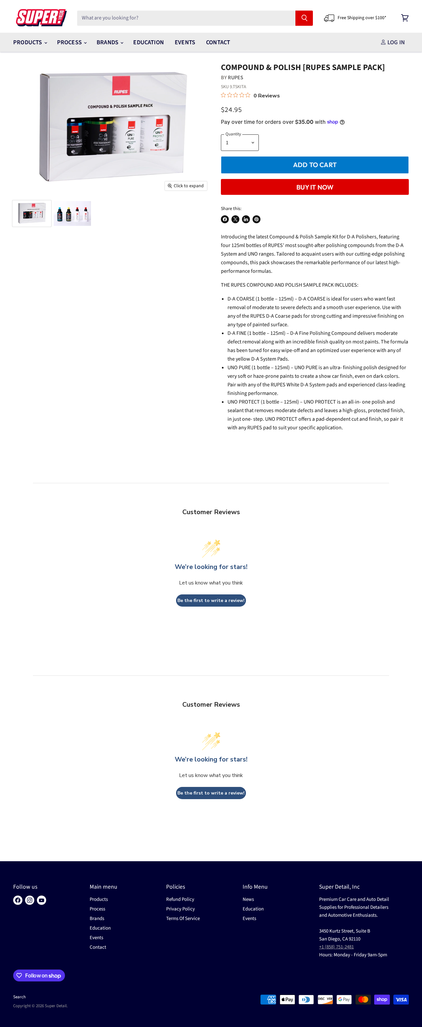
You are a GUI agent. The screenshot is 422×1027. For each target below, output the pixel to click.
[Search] (304, 18)
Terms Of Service (183, 918)
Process (70, 42)
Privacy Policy (180, 908)
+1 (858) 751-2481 (336, 946)
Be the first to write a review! (211, 600)
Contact (218, 42)
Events (185, 42)
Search (19, 997)
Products (28, 42)
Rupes (235, 77)
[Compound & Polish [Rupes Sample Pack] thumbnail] (32, 213)
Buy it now (315, 187)
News (248, 899)
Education (148, 42)
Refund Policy (180, 899)
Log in (395, 42)
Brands (108, 42)
